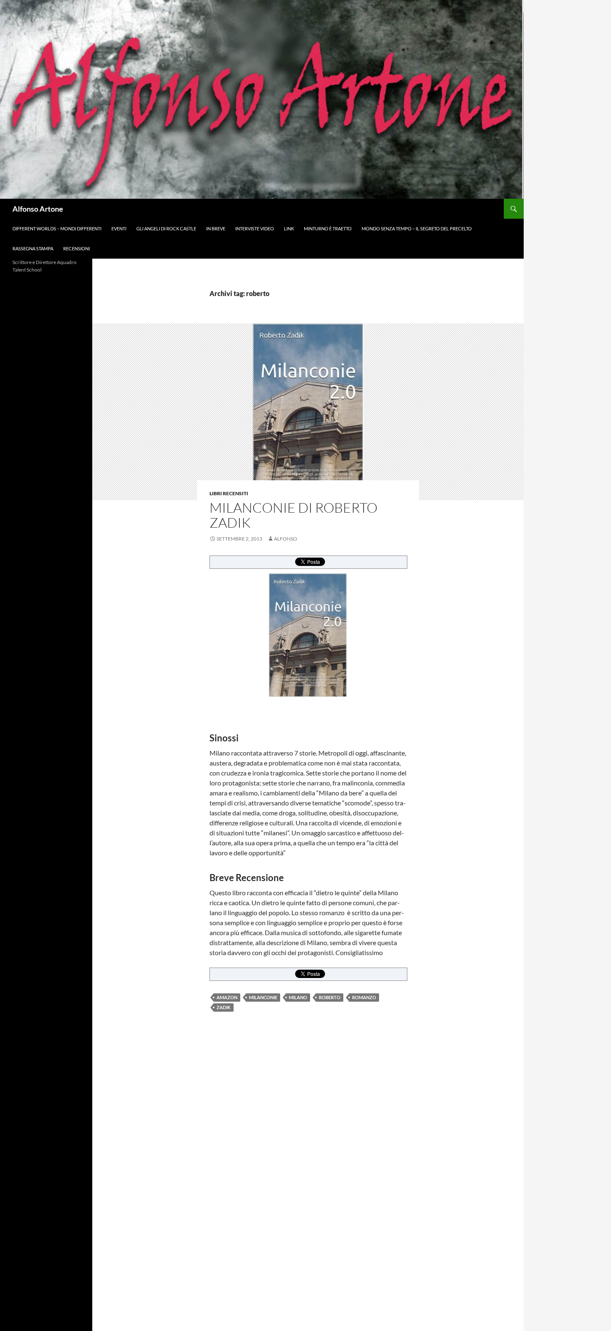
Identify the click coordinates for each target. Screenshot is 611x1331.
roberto (329, 997)
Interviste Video (254, 228)
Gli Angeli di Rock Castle (166, 228)
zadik (224, 1007)
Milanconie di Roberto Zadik (293, 515)
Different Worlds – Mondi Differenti (56, 228)
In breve (215, 228)
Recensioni (76, 248)
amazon (227, 997)
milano (298, 997)
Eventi (118, 228)
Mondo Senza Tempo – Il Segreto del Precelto (417, 228)
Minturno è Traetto (328, 228)
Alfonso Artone (37, 208)
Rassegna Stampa (32, 248)
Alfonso (285, 539)
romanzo (364, 997)
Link (289, 228)
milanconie (263, 997)
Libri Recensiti (228, 493)
